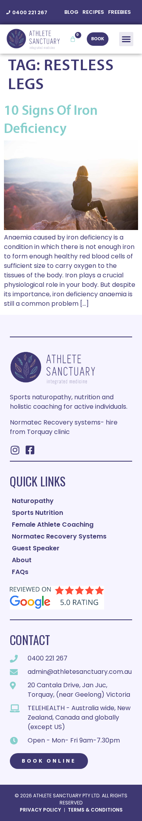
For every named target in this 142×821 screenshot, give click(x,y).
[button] (126, 39)
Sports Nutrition (37, 512)
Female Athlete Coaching (52, 524)
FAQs (20, 571)
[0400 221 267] (8, 12)
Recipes (93, 12)
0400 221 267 (29, 12)
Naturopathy (33, 500)
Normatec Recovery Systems (59, 536)
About (22, 560)
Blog (71, 12)
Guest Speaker (36, 548)
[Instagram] (15, 450)
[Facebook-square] (30, 450)
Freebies (119, 12)
